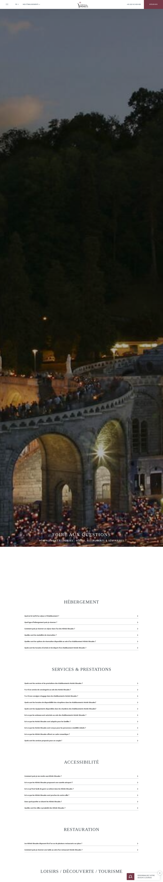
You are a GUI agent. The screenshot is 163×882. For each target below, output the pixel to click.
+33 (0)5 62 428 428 (134, 4)
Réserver (153, 4)
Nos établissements (30, 4)
